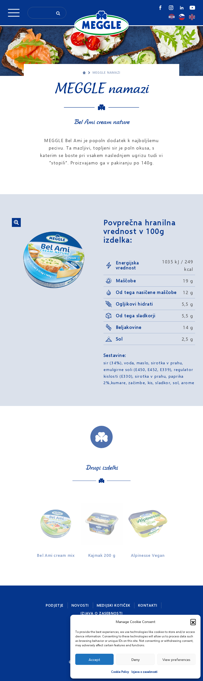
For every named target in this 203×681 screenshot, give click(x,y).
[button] (193, 621)
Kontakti (147, 605)
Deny (135, 659)
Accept (94, 659)
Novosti (80, 605)
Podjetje (55, 605)
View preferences (176, 659)
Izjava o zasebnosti (144, 672)
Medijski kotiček (113, 605)
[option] (56, 528)
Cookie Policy (120, 672)
